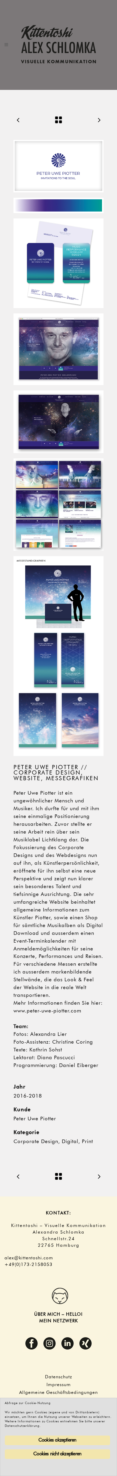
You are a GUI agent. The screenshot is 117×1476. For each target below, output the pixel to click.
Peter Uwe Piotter (35, 1119)
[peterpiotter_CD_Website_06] (59, 504)
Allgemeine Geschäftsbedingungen (58, 1393)
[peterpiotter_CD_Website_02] (59, 205)
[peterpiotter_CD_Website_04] (59, 349)
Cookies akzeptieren (57, 1440)
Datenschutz (58, 1377)
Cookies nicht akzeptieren (57, 1454)
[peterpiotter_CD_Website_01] (59, 166)
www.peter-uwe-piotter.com (47, 1011)
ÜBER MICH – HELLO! (58, 1314)
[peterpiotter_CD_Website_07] (59, 656)
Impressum (58, 1385)
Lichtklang (54, 840)
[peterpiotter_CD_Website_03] (59, 263)
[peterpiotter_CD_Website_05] (59, 421)
